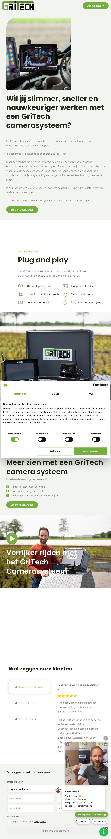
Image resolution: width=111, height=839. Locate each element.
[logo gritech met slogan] (18, 5)
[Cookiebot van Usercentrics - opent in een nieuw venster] (95, 385)
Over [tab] (91, 394)
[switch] (42, 439)
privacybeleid (40, 821)
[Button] (12, 538)
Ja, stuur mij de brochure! (55, 830)
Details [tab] (55, 394)
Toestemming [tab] (19, 394)
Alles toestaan (90, 451)
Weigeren (55, 451)
